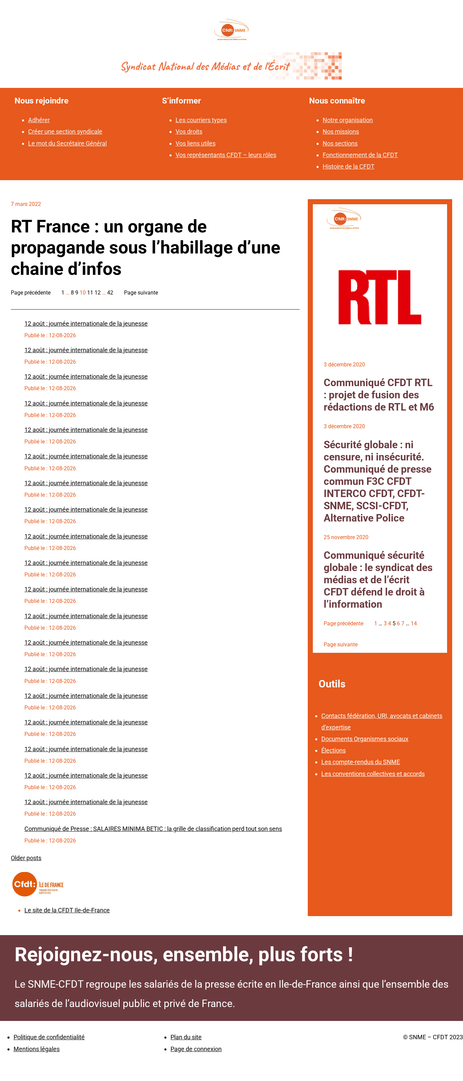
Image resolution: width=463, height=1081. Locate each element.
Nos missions (341, 131)
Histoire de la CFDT (349, 166)
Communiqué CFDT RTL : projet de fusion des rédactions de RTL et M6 (379, 395)
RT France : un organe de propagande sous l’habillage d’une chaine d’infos (145, 247)
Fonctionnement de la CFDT (360, 154)
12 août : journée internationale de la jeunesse (86, 323)
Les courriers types (201, 120)
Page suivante (141, 292)
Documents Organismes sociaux (364, 738)
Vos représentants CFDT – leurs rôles (226, 154)
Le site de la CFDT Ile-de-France (67, 910)
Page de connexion (196, 1048)
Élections (333, 750)
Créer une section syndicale (65, 131)
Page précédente (31, 292)
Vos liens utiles (196, 143)
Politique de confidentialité (49, 1037)
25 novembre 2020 (346, 537)
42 (110, 292)
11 (90, 292)
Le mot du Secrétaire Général (67, 143)
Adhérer (39, 120)
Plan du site (186, 1037)
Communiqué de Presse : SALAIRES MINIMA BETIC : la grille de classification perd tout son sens (153, 828)
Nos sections (340, 143)
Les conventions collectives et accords (373, 773)
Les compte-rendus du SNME (360, 761)
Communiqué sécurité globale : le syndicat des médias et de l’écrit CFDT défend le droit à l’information (378, 579)
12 (98, 292)
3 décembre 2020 (344, 364)
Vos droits (189, 131)
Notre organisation (348, 120)
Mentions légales (37, 1048)
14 (414, 623)
